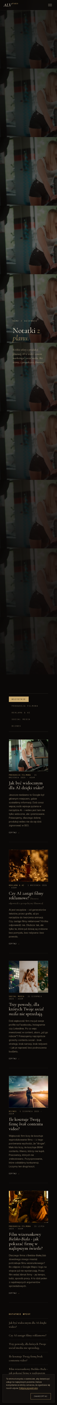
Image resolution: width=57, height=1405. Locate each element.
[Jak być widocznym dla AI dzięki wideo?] (28, 755)
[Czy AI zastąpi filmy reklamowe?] (28, 866)
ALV (11, 5)
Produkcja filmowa (25, 706)
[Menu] (50, 5)
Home (16, 321)
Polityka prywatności (28, 1388)
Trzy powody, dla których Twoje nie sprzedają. (26, 1009)
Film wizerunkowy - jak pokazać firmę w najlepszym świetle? (26, 1241)
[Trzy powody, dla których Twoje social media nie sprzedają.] (28, 977)
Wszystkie (19, 699)
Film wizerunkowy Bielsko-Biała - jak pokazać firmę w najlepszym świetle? (28, 1373)
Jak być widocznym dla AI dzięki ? (26, 785)
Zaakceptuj (41, 1396)
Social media (21, 719)
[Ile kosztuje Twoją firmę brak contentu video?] (28, 1092)
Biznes (16, 726)
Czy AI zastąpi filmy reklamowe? (27, 1335)
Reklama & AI (21, 713)
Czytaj (14, 833)
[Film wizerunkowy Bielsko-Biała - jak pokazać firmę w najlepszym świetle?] (28, 1207)
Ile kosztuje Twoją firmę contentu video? (26, 1124)
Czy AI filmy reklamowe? (26, 896)
